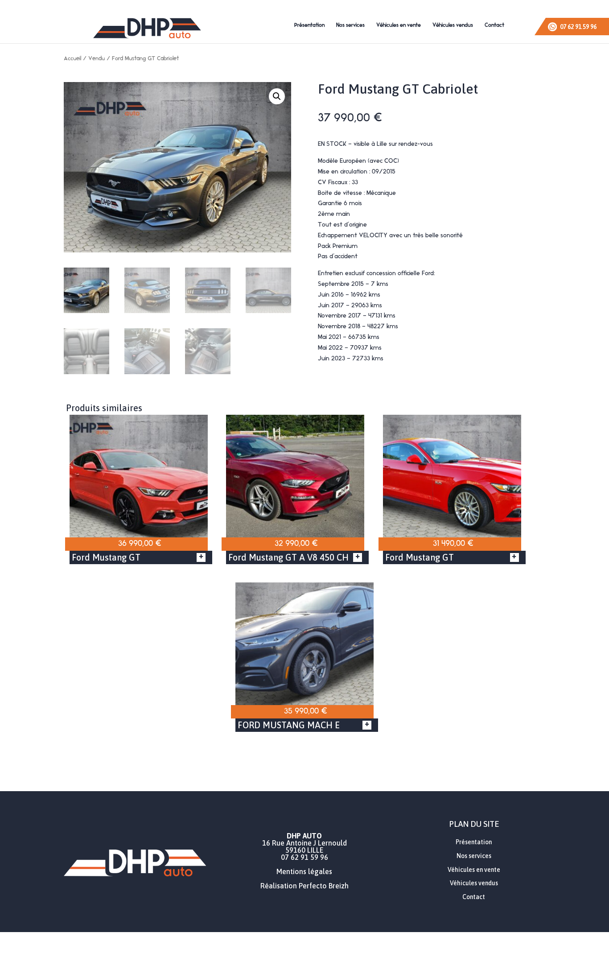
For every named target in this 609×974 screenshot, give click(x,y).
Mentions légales (304, 871)
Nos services (350, 25)
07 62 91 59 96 (304, 857)
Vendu (96, 59)
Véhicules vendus (452, 25)
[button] (277, 96)
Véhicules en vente (398, 25)
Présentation (309, 25)
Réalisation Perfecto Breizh (304, 886)
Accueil (72, 59)
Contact (494, 25)
